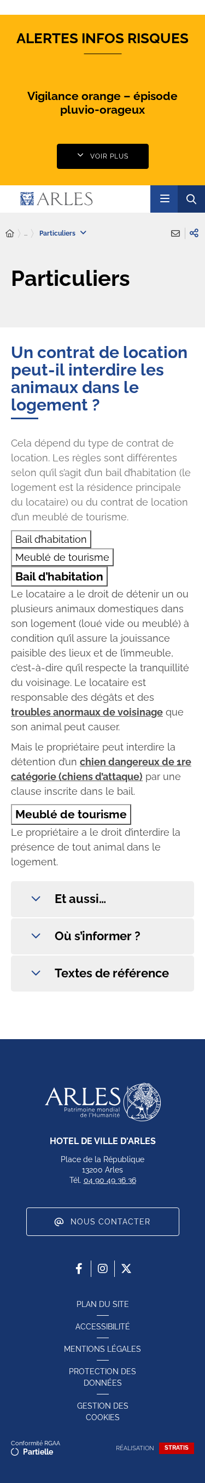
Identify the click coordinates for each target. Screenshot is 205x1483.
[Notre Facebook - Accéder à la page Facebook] (79, 1269)
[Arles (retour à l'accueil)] (79, 199)
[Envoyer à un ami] (175, 233)
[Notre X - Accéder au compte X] (126, 1269)
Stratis (177, 1447)
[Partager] (194, 233)
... (25, 233)
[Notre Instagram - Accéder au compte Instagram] (103, 1269)
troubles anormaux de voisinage (87, 712)
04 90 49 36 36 (110, 1180)
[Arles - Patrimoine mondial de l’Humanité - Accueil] (103, 1102)
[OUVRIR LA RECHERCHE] (191, 199)
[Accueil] (9, 233)
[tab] (51, 539)
